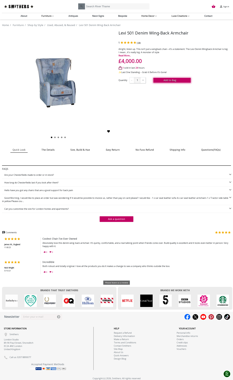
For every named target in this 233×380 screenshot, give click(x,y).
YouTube (203, 317)
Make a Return (121, 339)
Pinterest (211, 317)
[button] (45, 252)
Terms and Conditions (125, 342)
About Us (118, 352)
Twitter (195, 317)
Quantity (123, 80)
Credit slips (182, 342)
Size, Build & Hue (80, 149)
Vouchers (181, 349)
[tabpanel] (58, 82)
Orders (180, 339)
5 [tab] (65, 137)
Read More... (125, 55)
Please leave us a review (116, 282)
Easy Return (113, 149)
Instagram (219, 317)
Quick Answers (121, 355)
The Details (48, 149)
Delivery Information (124, 336)
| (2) (139, 43)
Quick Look (19, 149)
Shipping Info (177, 149)
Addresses (182, 345)
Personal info (183, 332)
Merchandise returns (187, 336)
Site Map (118, 349)
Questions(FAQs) (210, 149)
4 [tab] (62, 137)
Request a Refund (123, 332)
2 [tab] (55, 137)
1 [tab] (51, 137)
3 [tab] (58, 137)
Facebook (187, 317)
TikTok (227, 317)
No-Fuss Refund (145, 149)
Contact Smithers (122, 345)
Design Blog (120, 358)
